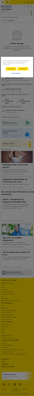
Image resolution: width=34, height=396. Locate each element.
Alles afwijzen (23, 68)
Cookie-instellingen (16, 73)
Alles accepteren (11, 68)
